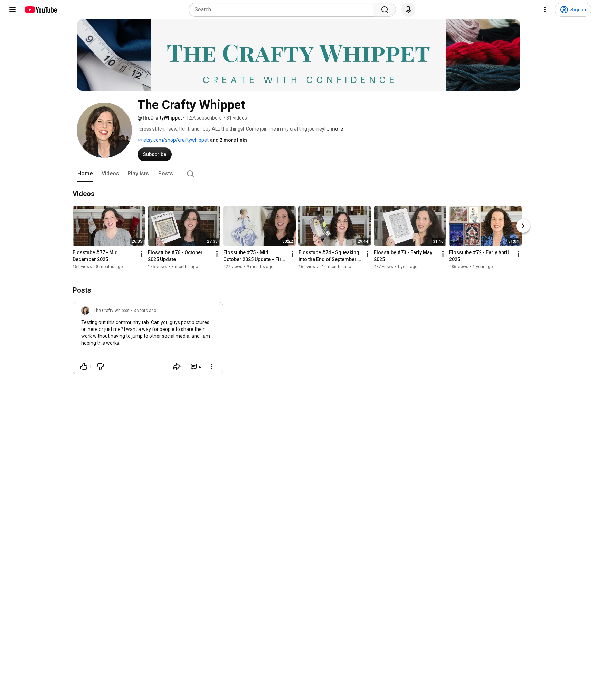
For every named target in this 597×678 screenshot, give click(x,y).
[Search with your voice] (408, 10)
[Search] (385, 10)
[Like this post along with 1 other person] (83, 366)
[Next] (523, 226)
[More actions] (142, 254)
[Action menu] (212, 366)
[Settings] (545, 10)
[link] (148, 340)
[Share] (177, 366)
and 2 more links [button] (229, 140)
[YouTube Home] (40, 9)
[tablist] (298, 173)
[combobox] (283, 10)
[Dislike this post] (100, 366)
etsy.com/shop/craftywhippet (175, 140)
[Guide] (12, 10)
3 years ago (145, 310)
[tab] (85, 173)
